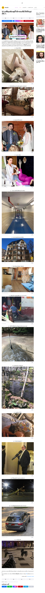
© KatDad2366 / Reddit (4, 537)
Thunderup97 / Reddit (30, 576)
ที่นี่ (26, 573)
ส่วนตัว (17, 7)
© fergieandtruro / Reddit (5, 116)
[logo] (5, 7)
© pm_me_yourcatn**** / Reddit (5, 502)
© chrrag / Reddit (4, 323)
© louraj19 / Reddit (4, 409)
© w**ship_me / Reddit (4, 187)
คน (36, 63)
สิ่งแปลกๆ (37, 33)
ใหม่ (20, 7)
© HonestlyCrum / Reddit (5, 475)
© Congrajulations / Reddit (5, 234)
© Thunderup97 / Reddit (5, 152)
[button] (38, 28)
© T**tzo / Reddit (4, 362)
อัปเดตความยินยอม (38, 14)
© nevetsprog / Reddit (4, 83)
